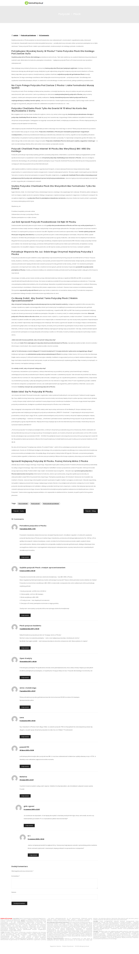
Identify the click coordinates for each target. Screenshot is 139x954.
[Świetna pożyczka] (69, 3)
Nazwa (13, 892)
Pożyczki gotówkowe (28, 35)
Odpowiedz (25, 557)
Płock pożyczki (35, 503)
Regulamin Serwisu (55, 946)
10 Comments (44, 35)
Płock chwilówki (23, 503)
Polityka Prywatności (68, 946)
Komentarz (15, 876)
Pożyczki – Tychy (19, 511)
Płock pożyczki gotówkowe (51, 503)
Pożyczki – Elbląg (91, 511)
